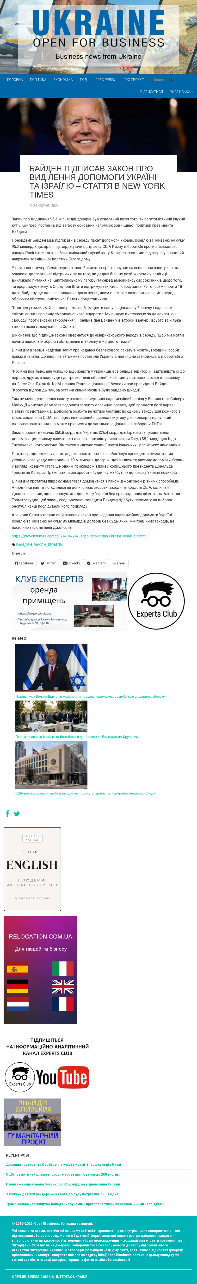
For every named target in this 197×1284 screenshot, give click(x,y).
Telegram (98, 563)
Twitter (50, 563)
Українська (180, 92)
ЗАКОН (40, 545)
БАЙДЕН (24, 545)
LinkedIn (73, 563)
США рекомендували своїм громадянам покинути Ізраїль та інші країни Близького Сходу (85, 793)
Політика (38, 80)
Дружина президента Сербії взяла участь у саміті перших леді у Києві (63, 1164)
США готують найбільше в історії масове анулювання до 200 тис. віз (63, 1174)
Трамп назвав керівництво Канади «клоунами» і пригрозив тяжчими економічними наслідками (85, 1204)
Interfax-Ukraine (71, 1277)
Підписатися (151, 92)
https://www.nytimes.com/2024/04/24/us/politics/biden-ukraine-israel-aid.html (79, 536)
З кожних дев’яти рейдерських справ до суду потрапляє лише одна (62, 1194)
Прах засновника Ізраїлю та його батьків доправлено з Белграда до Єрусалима (78, 736)
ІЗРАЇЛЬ (55, 545)
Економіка (63, 80)
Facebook (26, 563)
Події (84, 80)
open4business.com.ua (33, 1277)
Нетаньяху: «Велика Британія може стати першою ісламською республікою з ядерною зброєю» (90, 696)
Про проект (133, 80)
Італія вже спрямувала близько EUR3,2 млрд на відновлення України (63, 1184)
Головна (15, 80)
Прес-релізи (105, 80)
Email (120, 563)
